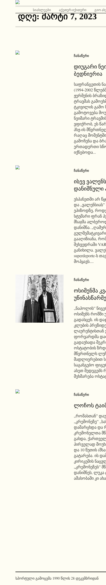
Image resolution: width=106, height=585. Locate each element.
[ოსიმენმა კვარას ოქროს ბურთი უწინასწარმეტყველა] (39, 298)
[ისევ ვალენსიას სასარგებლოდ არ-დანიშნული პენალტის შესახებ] (39, 189)
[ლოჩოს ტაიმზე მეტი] (39, 413)
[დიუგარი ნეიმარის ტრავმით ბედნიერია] (39, 74)
